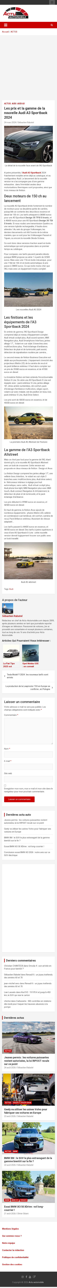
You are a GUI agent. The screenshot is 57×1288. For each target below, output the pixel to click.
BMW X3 (14, 1200)
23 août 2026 (10, 1116)
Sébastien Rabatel (26, 122)
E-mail (7, 761)
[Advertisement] (28, 70)
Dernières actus (14, 1017)
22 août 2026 (10, 1165)
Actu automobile (36, 1282)
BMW (15, 1151)
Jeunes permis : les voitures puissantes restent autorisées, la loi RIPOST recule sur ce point (26, 1060)
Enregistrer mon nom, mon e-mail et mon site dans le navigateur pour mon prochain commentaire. (28, 790)
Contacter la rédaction (13, 1250)
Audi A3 (21, 103)
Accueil (5, 32)
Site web (8, 773)
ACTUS (14, 32)
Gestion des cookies (12, 1264)
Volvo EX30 (26, 1103)
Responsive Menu (52, 2)
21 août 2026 (10, 1213)
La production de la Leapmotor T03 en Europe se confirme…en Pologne (28, 687)
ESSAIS (23, 1200)
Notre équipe (8, 1243)
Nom (7, 748)
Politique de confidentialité (15, 1257)
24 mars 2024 (10, 122)
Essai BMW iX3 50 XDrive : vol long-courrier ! (24, 846)
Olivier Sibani (22, 1213)
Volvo (16, 1103)
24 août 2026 (10, 1067)
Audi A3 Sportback (31, 172)
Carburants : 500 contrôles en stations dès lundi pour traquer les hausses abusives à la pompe (27, 1004)
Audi (14, 103)
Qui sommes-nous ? (12, 1236)
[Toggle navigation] (5, 25)
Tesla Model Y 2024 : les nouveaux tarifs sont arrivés (27, 676)
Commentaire (11, 715)
